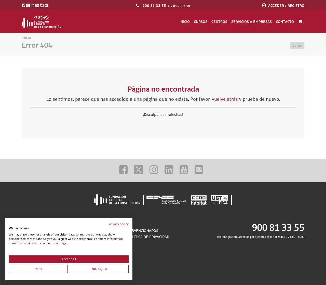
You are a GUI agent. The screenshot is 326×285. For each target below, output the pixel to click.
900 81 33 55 (154, 5)
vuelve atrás (225, 99)
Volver (297, 45)
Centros (219, 21)
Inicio (185, 21)
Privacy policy (118, 224)
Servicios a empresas (251, 21)
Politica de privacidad (148, 237)
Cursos (200, 21)
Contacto (285, 21)
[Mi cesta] (300, 22)
